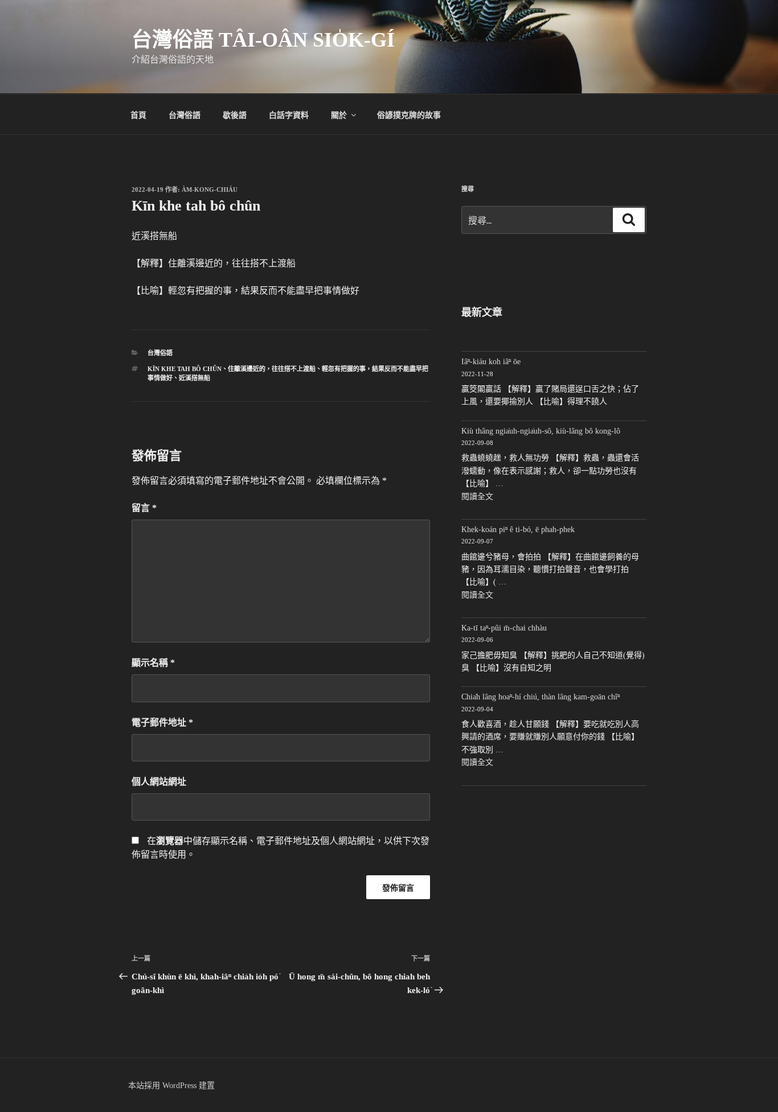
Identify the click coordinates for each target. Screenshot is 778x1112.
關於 (339, 114)
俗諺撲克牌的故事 (409, 114)
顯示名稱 (153, 663)
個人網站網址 (159, 781)
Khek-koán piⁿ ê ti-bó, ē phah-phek (518, 529)
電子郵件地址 (162, 722)
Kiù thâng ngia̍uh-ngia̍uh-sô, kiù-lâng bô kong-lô (540, 431)
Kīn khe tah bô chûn (185, 368)
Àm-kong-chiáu (210, 189)
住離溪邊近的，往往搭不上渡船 (272, 368)
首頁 (138, 114)
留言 (144, 508)
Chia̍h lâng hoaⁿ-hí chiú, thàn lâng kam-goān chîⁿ (540, 697)
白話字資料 (289, 114)
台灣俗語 (184, 114)
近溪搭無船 (194, 377)
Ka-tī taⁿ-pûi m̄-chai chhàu (504, 628)
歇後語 (235, 114)
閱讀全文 (477, 496)
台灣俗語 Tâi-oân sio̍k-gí (263, 39)
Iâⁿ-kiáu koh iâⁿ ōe (491, 361)
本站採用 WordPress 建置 (171, 1085)
